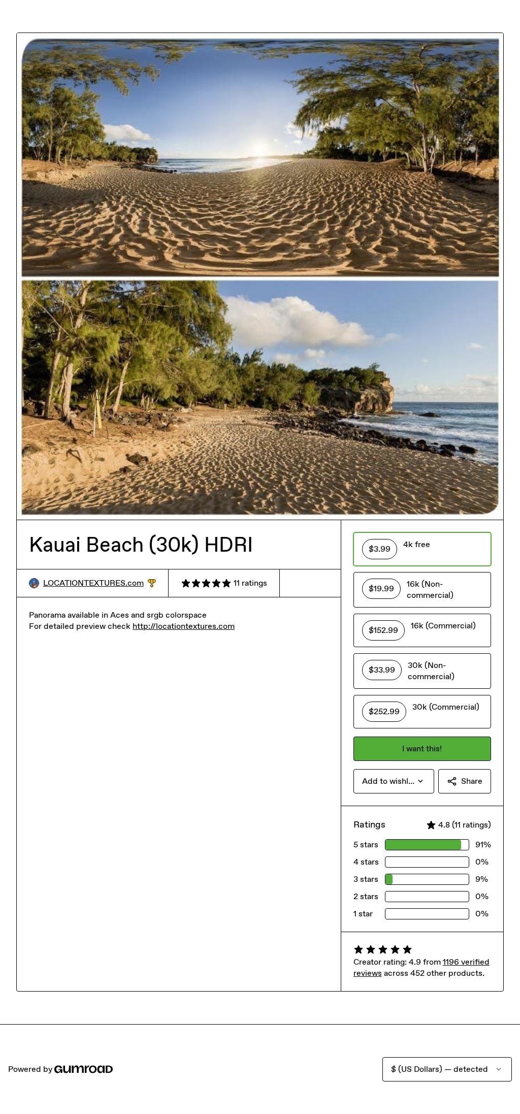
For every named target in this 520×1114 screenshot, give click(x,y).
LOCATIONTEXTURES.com (99, 583)
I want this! (422, 748)
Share (471, 781)
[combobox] (393, 781)
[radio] (422, 549)
